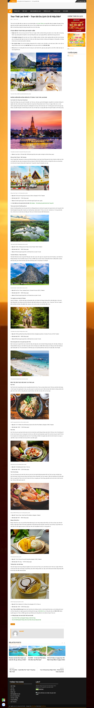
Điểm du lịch (47, 11)
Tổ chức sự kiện (14, 697)
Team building (14, 699)
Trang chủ (17, 11)
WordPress (43, 706)
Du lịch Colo (19, 1)
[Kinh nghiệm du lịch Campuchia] (10, 11)
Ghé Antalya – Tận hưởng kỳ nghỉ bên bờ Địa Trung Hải (41, 203)
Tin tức (12, 624)
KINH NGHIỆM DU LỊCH (35, 11)
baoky (12, 19)
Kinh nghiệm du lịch (15, 693)
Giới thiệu (13, 686)
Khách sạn (13, 692)
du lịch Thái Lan (41, 23)
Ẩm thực (13, 690)
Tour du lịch (56, 11)
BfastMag (34, 706)
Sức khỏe (65, 11)
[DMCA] (40, 689)
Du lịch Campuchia (15, 695)
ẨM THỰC (25, 11)
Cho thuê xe (13, 701)
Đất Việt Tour (42, 611)
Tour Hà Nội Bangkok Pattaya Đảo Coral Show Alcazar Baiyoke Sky (26, 619)
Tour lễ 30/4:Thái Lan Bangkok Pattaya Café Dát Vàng (23, 618)
